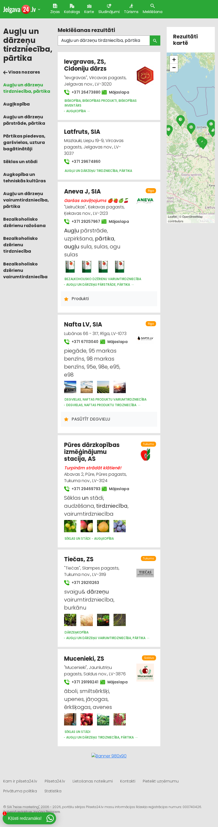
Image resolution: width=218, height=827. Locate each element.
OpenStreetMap (192, 216)
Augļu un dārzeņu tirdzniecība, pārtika (26, 88)
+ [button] (174, 59)
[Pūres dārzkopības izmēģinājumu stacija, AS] (70, 526)
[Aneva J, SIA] (70, 267)
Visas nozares (23, 72)
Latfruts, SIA (82, 132)
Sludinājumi (109, 11)
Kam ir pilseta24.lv (20, 781)
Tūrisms (131, 11)
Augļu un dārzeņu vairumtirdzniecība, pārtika (26, 200)
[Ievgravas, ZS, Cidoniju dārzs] (145, 72)
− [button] (174, 67)
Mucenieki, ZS (84, 659)
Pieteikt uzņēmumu (161, 781)
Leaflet (172, 216)
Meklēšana (152, 11)
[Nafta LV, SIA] (70, 387)
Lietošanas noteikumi (93, 781)
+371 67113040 (83, 341)
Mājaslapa (116, 92)
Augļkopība (16, 104)
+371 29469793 (83, 488)
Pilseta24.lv (55, 781)
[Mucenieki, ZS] (70, 719)
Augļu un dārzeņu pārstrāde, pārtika (24, 120)
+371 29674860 (85, 161)
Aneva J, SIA (82, 191)
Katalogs (72, 11)
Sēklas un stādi (20, 162)
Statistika (52, 791)
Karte (89, 11)
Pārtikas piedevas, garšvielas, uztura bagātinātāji (24, 142)
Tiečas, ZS (79, 559)
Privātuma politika (20, 791)
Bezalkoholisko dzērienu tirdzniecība (20, 244)
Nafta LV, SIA (83, 324)
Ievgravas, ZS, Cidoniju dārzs (85, 65)
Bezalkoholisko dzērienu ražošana (24, 222)
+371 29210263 (85, 582)
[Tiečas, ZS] (70, 620)
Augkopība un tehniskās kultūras (24, 177)
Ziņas (55, 11)
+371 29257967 (83, 221)
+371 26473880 (83, 92)
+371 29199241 (83, 682)
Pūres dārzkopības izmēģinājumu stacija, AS (92, 452)
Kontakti (127, 781)
